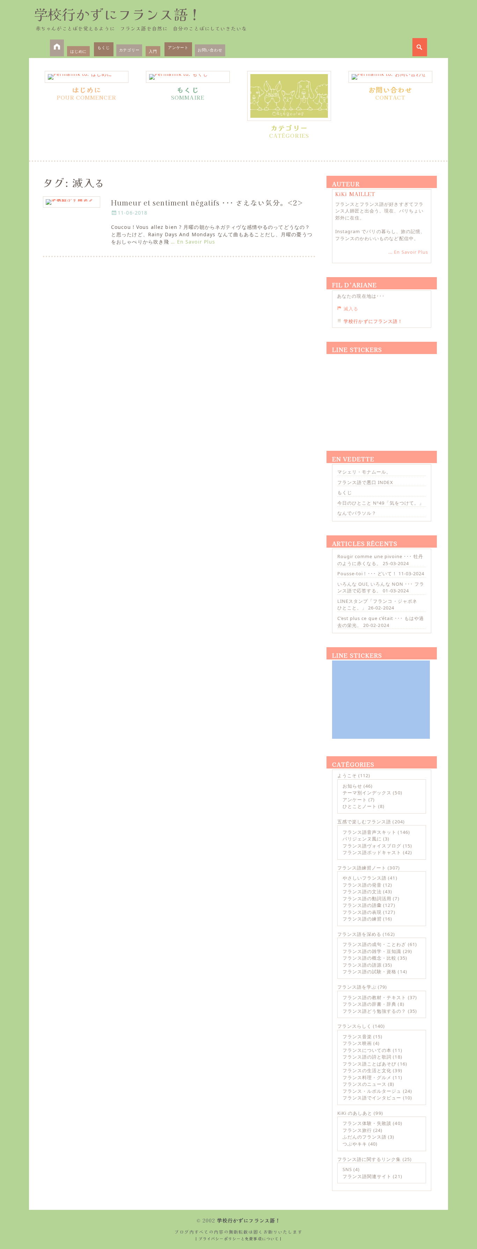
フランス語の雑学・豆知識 (372, 951)
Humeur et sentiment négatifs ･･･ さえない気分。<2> (207, 202)
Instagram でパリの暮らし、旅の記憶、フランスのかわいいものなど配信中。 (380, 234)
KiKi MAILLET (355, 193)
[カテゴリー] (289, 96)
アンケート (178, 47)
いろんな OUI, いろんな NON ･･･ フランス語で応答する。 (380, 587)
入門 (153, 51)
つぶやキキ (355, 1144)
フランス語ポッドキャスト (372, 852)
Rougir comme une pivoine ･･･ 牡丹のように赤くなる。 (380, 559)
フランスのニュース (365, 1084)
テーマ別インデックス (367, 792)
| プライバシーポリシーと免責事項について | (239, 1238)
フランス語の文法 (362, 891)
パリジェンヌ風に (362, 839)
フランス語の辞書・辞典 (369, 1004)
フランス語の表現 (362, 912)
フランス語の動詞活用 (367, 898)
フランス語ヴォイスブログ (372, 846)
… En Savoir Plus (193, 241)
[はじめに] (87, 77)
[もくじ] (188, 77)
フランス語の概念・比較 (369, 958)
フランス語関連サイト (367, 1176)
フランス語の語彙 (362, 905)
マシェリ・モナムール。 (364, 472)
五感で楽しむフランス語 (364, 821)
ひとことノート (360, 806)
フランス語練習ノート (361, 868)
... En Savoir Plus (408, 252)
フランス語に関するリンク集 (369, 1159)
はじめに (78, 51)
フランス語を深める (359, 934)
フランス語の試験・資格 (369, 971)
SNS (347, 1169)
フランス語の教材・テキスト (374, 997)
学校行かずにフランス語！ (117, 14)
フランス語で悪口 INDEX (365, 482)
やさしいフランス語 (365, 878)
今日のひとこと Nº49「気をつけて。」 (380, 503)
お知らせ (352, 786)
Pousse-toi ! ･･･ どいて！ (367, 573)
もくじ (103, 47)
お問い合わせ (210, 49)
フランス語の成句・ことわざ (374, 944)
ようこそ (347, 775)
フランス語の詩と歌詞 (367, 1057)
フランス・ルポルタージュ (372, 1091)
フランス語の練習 (362, 919)
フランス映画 (357, 1043)
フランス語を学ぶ (356, 987)
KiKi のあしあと (354, 1113)
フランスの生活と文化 (367, 1070)
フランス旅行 (357, 1130)
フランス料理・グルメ (367, 1077)
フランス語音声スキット (369, 832)
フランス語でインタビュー (372, 1098)
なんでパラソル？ (356, 513)
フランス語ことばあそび (369, 1064)
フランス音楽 (357, 1036)
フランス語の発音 (362, 885)
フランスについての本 (367, 1050)
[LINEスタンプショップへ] (381, 394)
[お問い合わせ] (390, 77)
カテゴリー (129, 49)
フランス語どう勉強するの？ (374, 1011)
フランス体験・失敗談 (367, 1123)
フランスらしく (354, 1026)
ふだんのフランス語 (365, 1137)
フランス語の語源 (362, 965)
